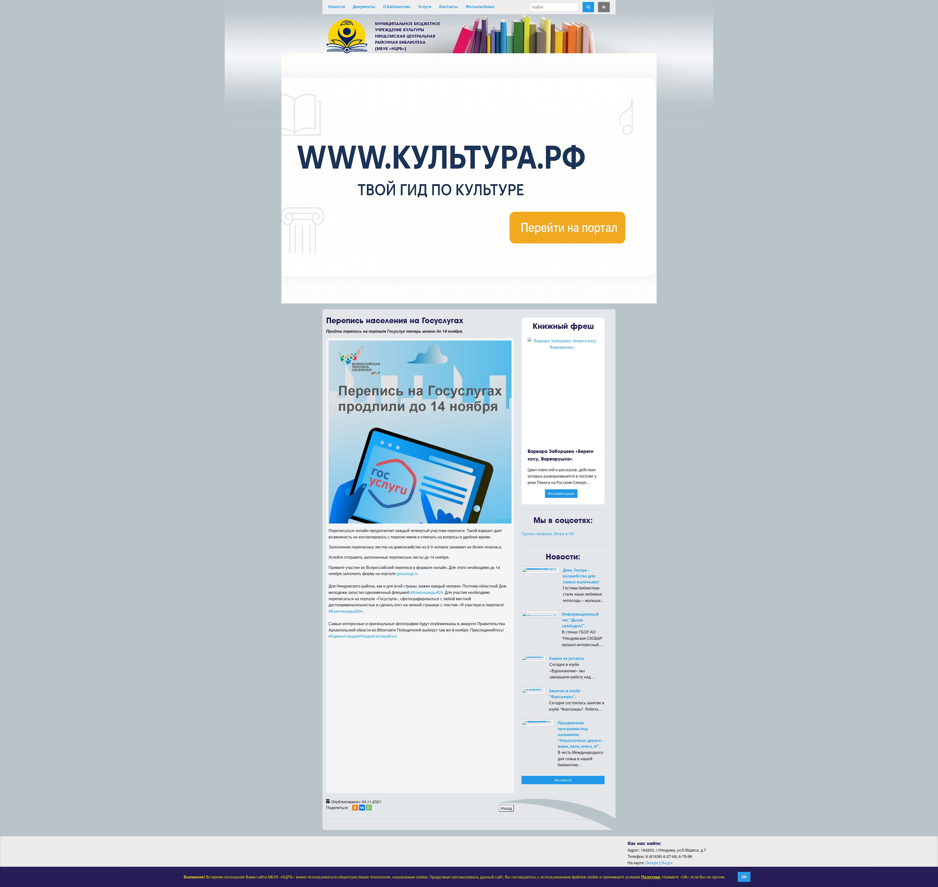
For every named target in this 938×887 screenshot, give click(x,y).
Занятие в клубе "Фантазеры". (564, 693)
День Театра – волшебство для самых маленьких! (581, 576)
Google (652, 863)
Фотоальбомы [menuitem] (480, 6)
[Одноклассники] (355, 808)
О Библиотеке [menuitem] (396, 6)
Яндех (667, 863)
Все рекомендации (561, 493)
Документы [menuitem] (364, 6)
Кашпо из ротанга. (567, 658)
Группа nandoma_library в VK (548, 533)
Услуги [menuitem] (424, 6)
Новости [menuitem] (336, 6)
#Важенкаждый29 (426, 592)
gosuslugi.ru (407, 573)
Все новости (563, 780)
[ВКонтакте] (362, 808)
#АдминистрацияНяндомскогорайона (363, 636)
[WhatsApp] (369, 808)
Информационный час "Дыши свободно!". (580, 620)
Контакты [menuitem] (448, 6)
